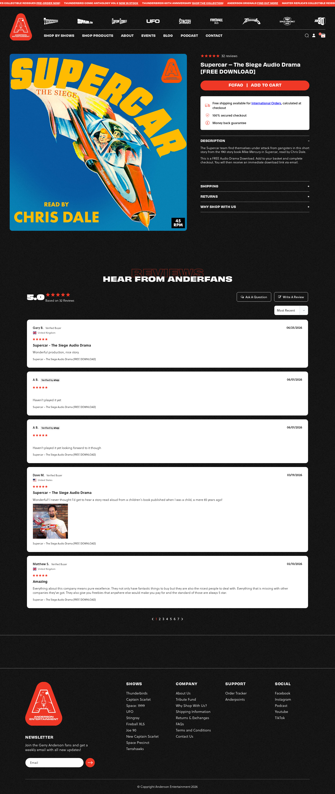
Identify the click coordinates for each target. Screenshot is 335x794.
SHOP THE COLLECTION (177, 3)
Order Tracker (236, 693)
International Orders (266, 103)
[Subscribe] (90, 762)
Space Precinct (137, 742)
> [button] (182, 619)
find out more (237, 3)
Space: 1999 (135, 705)
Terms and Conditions (193, 730)
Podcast (281, 705)
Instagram (283, 699)
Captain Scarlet (138, 699)
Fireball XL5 (135, 723)
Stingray (132, 717)
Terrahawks (135, 748)
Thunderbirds (137, 693)
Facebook (282, 693)
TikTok (280, 717)
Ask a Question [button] (256, 297)
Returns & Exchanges (192, 717)
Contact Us (184, 736)
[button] (131, 35)
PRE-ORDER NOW (17, 3)
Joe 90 (131, 730)
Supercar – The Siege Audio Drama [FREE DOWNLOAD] (64, 359)
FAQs (180, 723)
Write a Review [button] (293, 297)
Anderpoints (235, 699)
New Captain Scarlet (142, 736)
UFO (129, 711)
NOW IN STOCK (98, 3)
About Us (183, 693)
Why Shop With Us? (191, 705)
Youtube (281, 711)
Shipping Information (193, 711)
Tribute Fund (186, 699)
